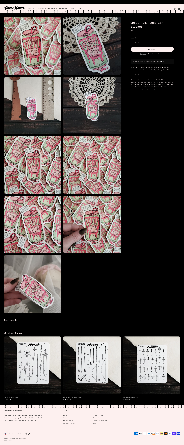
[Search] (170, 9)
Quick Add (32, 391)
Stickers (41, 8)
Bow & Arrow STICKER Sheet (72, 397)
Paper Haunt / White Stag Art (19, 438)
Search (65, 415)
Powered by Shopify (8, 440)
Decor (72, 8)
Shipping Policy (69, 423)
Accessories (62, 8)
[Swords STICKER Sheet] (32, 365)
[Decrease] (132, 42)
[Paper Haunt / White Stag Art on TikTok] (29, 434)
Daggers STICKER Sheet (130, 397)
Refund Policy (68, 420)
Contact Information (100, 420)
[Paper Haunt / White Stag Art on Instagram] (26, 434)
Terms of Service (99, 418)
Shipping (143, 54)
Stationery (51, 8)
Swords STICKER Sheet (11, 397)
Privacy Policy (98, 415)
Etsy (64, 418)
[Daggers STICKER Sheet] (151, 365)
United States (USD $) (14, 433)
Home (29, 8)
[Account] (175, 9)
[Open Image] (32, 46)
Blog (94, 423)
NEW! (34, 8)
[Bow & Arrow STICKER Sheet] (92, 365)
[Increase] (138, 42)
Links (79, 8)
